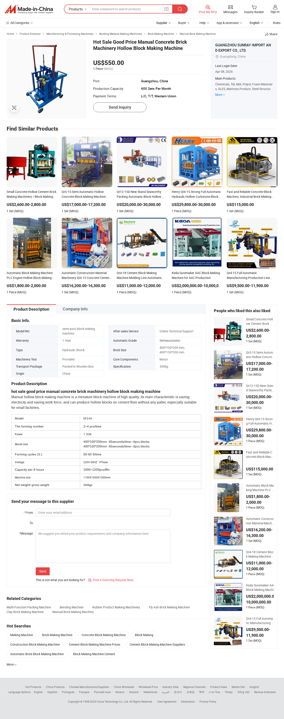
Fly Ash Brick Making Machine (169, 607)
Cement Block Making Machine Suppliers (157, 644)
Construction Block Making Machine (35, 644)
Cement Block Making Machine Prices (94, 644)
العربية (165, 692)
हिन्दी (201, 692)
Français (84, 692)
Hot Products (33, 687)
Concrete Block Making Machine (104, 635)
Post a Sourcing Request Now (111, 580)
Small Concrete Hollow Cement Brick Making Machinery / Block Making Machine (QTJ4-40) (259, 321)
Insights (254, 687)
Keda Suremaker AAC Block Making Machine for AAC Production (261, 587)
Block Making (144, 635)
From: (29, 512)
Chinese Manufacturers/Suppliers (89, 687)
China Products (55, 687)
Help (202, 23)
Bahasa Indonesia (265, 692)
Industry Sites (170, 687)
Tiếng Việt (243, 692)
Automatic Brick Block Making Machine (37, 654)
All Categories (19, 23)
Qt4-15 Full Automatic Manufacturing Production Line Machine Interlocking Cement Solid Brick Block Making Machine (259, 620)
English (38, 692)
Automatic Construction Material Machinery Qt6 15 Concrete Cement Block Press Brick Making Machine (260, 521)
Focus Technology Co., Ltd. (113, 701)
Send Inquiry (120, 107)
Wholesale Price (148, 687)
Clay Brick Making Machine (25, 612)
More (218, 94)
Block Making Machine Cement (94, 654)
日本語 (191, 692)
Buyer (182, 23)
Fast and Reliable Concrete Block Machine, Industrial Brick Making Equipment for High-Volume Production (260, 454)
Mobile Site (238, 687)
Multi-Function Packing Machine (29, 607)
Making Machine (21, 635)
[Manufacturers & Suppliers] (28, 9)
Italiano (119, 692)
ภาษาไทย (214, 692)
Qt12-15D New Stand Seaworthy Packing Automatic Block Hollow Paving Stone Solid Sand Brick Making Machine (260, 388)
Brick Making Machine (57, 635)
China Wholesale (124, 687)
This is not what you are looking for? (60, 580)
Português (68, 692)
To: (32, 523)
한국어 (178, 692)
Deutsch (134, 692)
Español (52, 692)
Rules (276, 23)
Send (42, 571)
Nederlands (150, 692)
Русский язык (102, 692)
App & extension (228, 23)
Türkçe (229, 692)
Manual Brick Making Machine (73, 612)
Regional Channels (194, 687)
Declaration (188, 701)
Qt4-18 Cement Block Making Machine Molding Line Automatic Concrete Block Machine (260, 554)
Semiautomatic (170, 340)
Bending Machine (71, 607)
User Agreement (166, 701)
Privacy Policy (207, 701)
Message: (26, 533)
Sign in (275, 12)
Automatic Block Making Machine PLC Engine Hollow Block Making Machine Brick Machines (260, 487)
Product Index (218, 687)
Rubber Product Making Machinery (116, 607)
